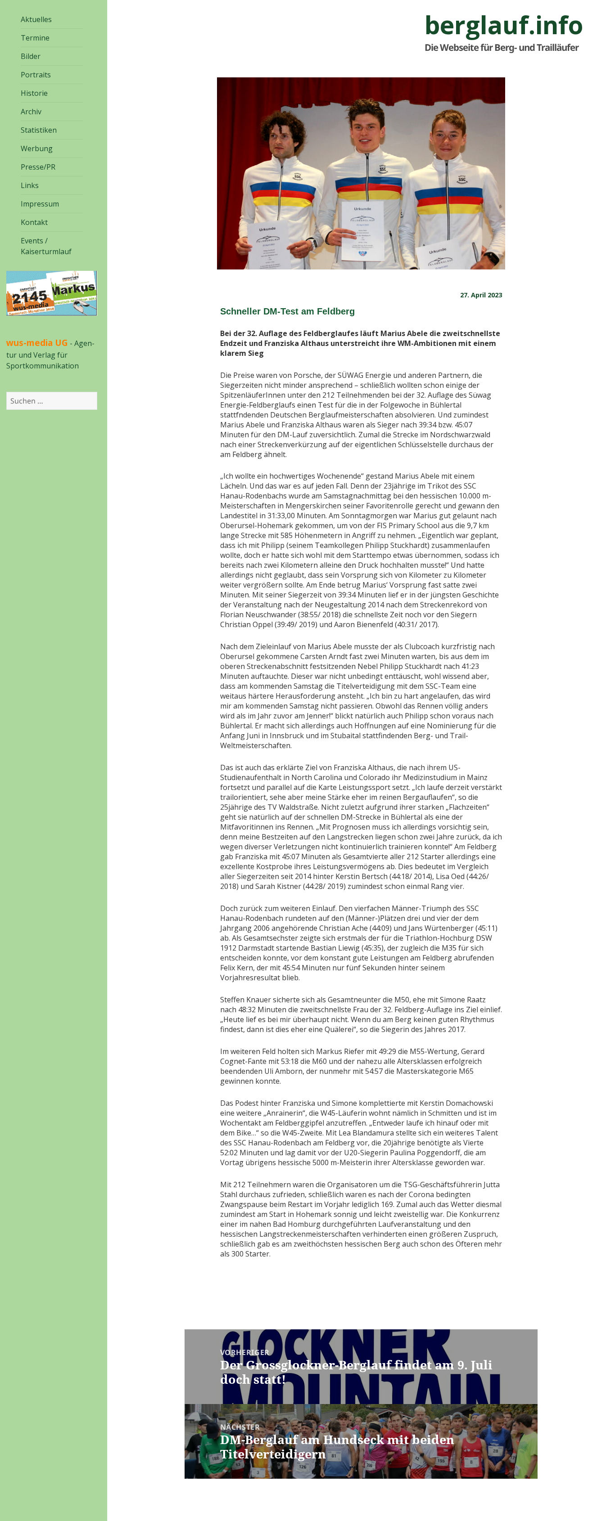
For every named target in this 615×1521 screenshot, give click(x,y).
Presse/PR (38, 167)
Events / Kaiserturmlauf (46, 246)
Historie (34, 93)
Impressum (40, 204)
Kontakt (34, 222)
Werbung (37, 148)
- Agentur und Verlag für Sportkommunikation (50, 354)
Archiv (31, 112)
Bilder (31, 56)
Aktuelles (36, 19)
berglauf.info (504, 24)
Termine (35, 38)
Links (30, 185)
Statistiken (39, 130)
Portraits (36, 75)
